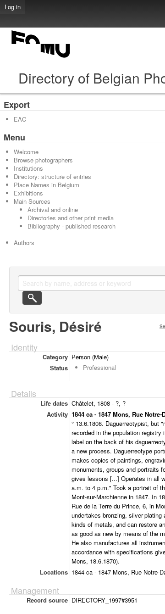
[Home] (41, 57)
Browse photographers (43, 160)
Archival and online (53, 209)
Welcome (26, 151)
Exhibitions (28, 193)
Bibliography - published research (72, 226)
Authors (24, 242)
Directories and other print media (71, 217)
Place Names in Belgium (46, 184)
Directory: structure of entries (52, 176)
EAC (20, 119)
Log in (13, 6)
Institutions (28, 168)
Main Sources (32, 201)
